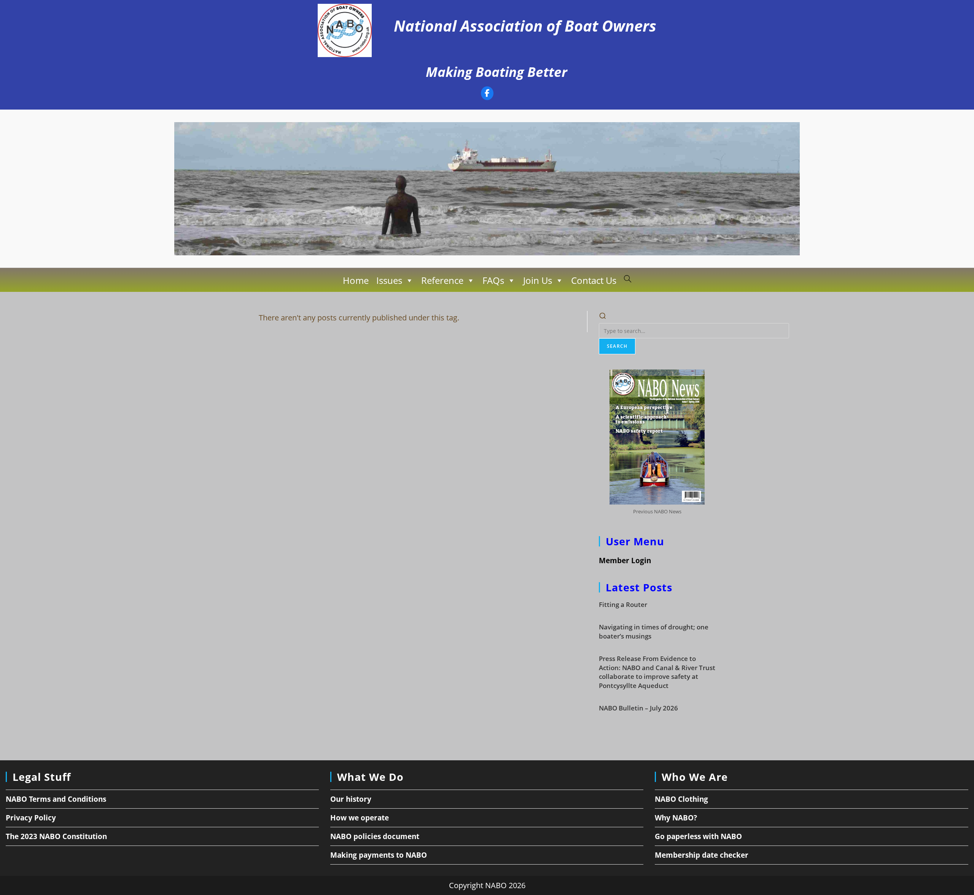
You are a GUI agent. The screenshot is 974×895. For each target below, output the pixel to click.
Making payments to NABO (378, 855)
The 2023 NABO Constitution (56, 836)
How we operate (359, 818)
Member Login (625, 560)
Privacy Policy (31, 818)
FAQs (493, 280)
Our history (350, 799)
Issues (389, 280)
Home (356, 280)
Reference (442, 280)
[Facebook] (487, 94)
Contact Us (593, 280)
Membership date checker (701, 855)
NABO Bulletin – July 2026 (638, 708)
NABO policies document (374, 836)
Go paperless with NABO (698, 836)
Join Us (537, 280)
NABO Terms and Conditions (56, 799)
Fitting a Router (623, 604)
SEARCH (617, 346)
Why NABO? (676, 818)
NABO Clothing (681, 799)
